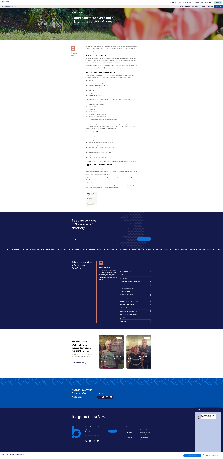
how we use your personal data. (93, 435)
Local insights (202, 6)
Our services (187, 6)
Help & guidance (188, 2)
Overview (181, 6)
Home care (128, 429)
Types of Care (173, 2)
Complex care (129, 434)
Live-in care (129, 432)
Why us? (180, 2)
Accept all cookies (192, 455)
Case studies (196, 2)
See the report (90, 203)
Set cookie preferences (212, 455)
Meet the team (195, 6)
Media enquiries (143, 434)
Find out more (208, 2)
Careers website (144, 429)
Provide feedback (144, 437)
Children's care (129, 437)
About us (210, 6)
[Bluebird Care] (5, 3)
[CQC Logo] (91, 195)
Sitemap (142, 439)
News (202, 2)
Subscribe (112, 431)
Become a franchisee (145, 432)
